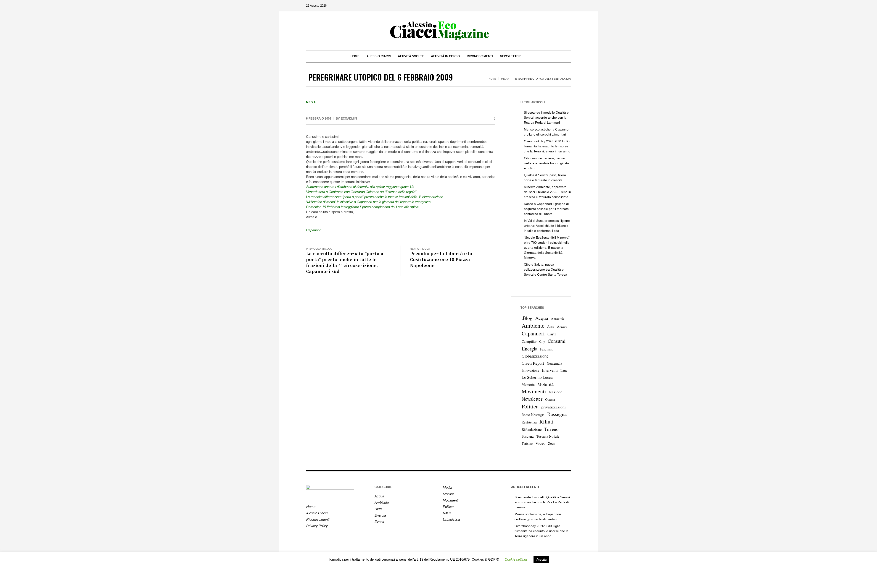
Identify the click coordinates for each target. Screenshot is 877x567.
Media (505, 78)
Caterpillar (529, 341)
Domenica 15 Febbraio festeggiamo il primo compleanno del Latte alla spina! (362, 207)
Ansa (550, 326)
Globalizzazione (535, 356)
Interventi (550, 370)
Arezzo (562, 326)
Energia (529, 348)
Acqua (541, 317)
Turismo (527, 443)
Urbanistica (451, 519)
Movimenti (534, 391)
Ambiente (533, 325)
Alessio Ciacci (317, 513)
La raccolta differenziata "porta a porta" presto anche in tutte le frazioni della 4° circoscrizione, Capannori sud (344, 262)
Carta (551, 334)
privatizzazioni (553, 407)
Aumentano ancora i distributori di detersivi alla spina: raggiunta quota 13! (360, 187)
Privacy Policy (317, 526)
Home (492, 78)
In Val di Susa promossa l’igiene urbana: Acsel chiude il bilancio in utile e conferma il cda (547, 226)
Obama (550, 399)
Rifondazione (532, 429)
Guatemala (554, 363)
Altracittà (557, 318)
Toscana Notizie (547, 436)
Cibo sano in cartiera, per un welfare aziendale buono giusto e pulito (546, 163)
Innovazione (530, 370)
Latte (564, 370)
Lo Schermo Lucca (537, 377)
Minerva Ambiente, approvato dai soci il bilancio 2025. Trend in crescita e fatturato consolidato (547, 192)
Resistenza (529, 422)
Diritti (378, 509)
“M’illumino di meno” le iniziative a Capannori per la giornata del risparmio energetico (368, 202)
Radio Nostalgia (533, 414)
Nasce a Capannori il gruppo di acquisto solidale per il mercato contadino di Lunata (546, 209)
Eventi (379, 522)
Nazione (556, 392)
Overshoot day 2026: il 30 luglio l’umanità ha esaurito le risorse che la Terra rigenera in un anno (547, 146)
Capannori (313, 230)
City (542, 341)
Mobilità (545, 384)
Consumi (556, 341)
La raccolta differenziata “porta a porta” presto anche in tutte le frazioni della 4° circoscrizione (374, 197)
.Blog (527, 318)
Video (540, 443)
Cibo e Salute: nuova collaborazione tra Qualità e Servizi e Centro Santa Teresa (545, 269)
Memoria (528, 384)
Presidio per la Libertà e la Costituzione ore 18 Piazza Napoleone (441, 260)
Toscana (528, 436)
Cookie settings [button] (516, 559)
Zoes (551, 443)
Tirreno (551, 429)
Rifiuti (546, 421)
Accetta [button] (541, 559)
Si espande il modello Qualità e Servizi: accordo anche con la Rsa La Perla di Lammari (546, 117)
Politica (530, 406)
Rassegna (557, 413)
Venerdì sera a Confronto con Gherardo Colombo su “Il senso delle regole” (361, 192)
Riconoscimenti (317, 519)
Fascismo (546, 349)
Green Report (533, 363)
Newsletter (532, 398)
